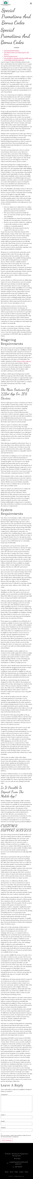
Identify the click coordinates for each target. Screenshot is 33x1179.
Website (3, 1127)
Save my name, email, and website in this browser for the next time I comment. (16, 1136)
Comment (4, 1094)
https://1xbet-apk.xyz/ (24, 361)
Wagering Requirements (11, 50)
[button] (31, 3)
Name (3, 1114)
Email (3, 1121)
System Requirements (10, 56)
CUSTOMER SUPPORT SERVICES (14, 60)
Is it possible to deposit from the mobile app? (18, 58)
